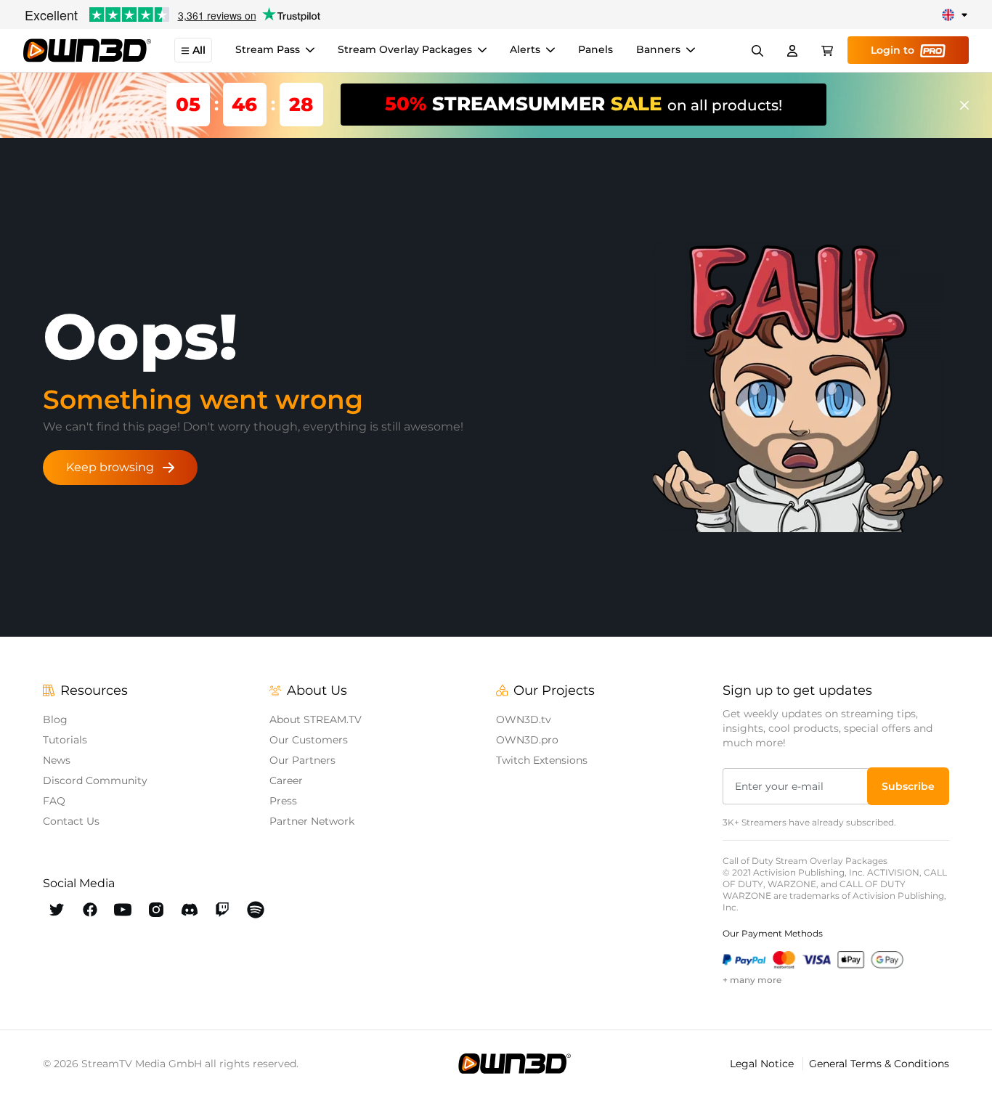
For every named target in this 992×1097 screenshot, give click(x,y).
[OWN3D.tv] (514, 1063)
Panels (595, 50)
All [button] (199, 50)
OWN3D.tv (523, 719)
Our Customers (308, 739)
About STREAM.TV (315, 719)
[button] (908, 786)
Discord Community (95, 780)
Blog (55, 719)
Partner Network (311, 821)
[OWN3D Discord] (189, 909)
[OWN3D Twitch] (223, 909)
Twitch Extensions (542, 760)
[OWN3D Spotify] (255, 909)
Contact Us (71, 821)
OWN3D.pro (527, 739)
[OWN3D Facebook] (90, 909)
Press (283, 800)
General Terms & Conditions (879, 1063)
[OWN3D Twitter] (56, 909)
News (56, 760)
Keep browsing (110, 467)
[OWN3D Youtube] (123, 909)
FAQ (54, 800)
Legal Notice (763, 1063)
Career (286, 780)
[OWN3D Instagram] (156, 909)
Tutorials (65, 739)
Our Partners (302, 760)
